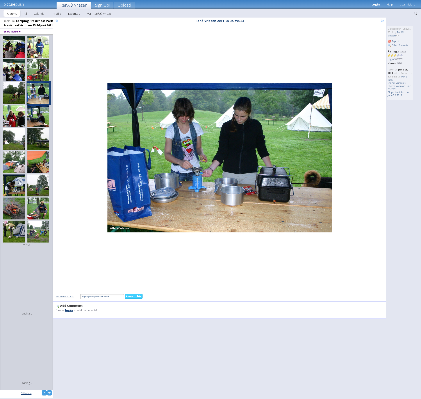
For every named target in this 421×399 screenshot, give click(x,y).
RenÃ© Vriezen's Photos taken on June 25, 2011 (399, 86)
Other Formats (399, 45)
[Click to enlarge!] (219, 157)
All (25, 14)
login (69, 310)
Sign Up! (102, 5)
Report (395, 41)
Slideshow (26, 393)
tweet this (133, 296)
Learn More (407, 4)
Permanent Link (65, 296)
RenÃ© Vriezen (73, 5)
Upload (124, 5)
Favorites (74, 14)
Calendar (40, 14)
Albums (12, 14)
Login (375, 4)
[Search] (415, 13)
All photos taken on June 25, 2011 (398, 93)
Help (390, 4)
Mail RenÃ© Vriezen (100, 14)
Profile (57, 14)
